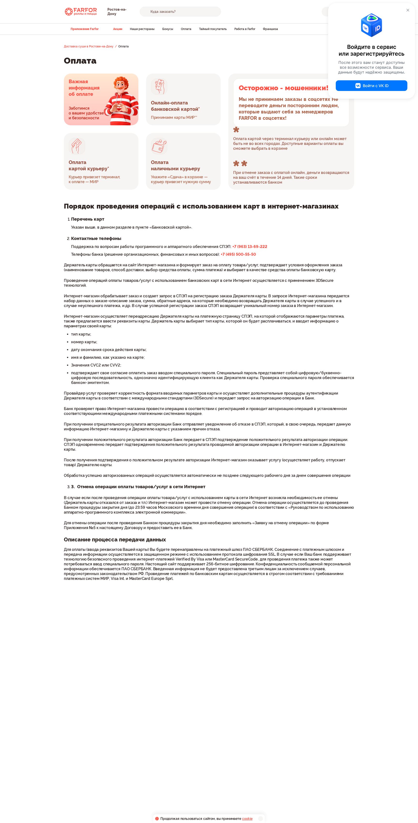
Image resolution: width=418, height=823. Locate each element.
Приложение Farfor (85, 29)
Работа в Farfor (244, 29)
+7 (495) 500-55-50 (238, 254)
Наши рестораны (142, 29)
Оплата (186, 29)
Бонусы (167, 29)
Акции (117, 29)
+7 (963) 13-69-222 (249, 246)
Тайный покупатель (213, 29)
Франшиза (270, 29)
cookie (247, 819)
